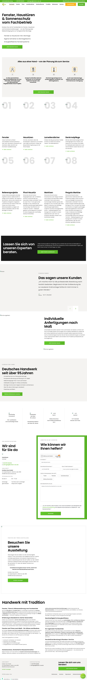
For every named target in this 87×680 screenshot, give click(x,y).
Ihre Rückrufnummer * (46, 466)
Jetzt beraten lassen (12, 47)
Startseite (11, 4)
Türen (23, 4)
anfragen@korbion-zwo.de (34, 1)
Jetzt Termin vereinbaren (48, 252)
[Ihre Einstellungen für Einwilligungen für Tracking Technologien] (2, 678)
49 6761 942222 (7, 463)
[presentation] (70, 308)
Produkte (48, 4)
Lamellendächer (30, 4)
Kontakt (81, 4)
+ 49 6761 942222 (20, 1)
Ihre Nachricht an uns (46, 483)
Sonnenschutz (65, 476)
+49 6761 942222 (35, 664)
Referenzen (55, 4)
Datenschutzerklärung (49, 507)
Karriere (62, 4)
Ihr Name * (43, 459)
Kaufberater (70, 4)
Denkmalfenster (40, 4)
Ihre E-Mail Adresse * (67, 466)
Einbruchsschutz (47, 479)
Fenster (18, 4)
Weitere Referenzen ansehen (12, 394)
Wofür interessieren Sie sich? (48, 473)
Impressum (68, 674)
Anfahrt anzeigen (18, 580)
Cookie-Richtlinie (15, 679)
